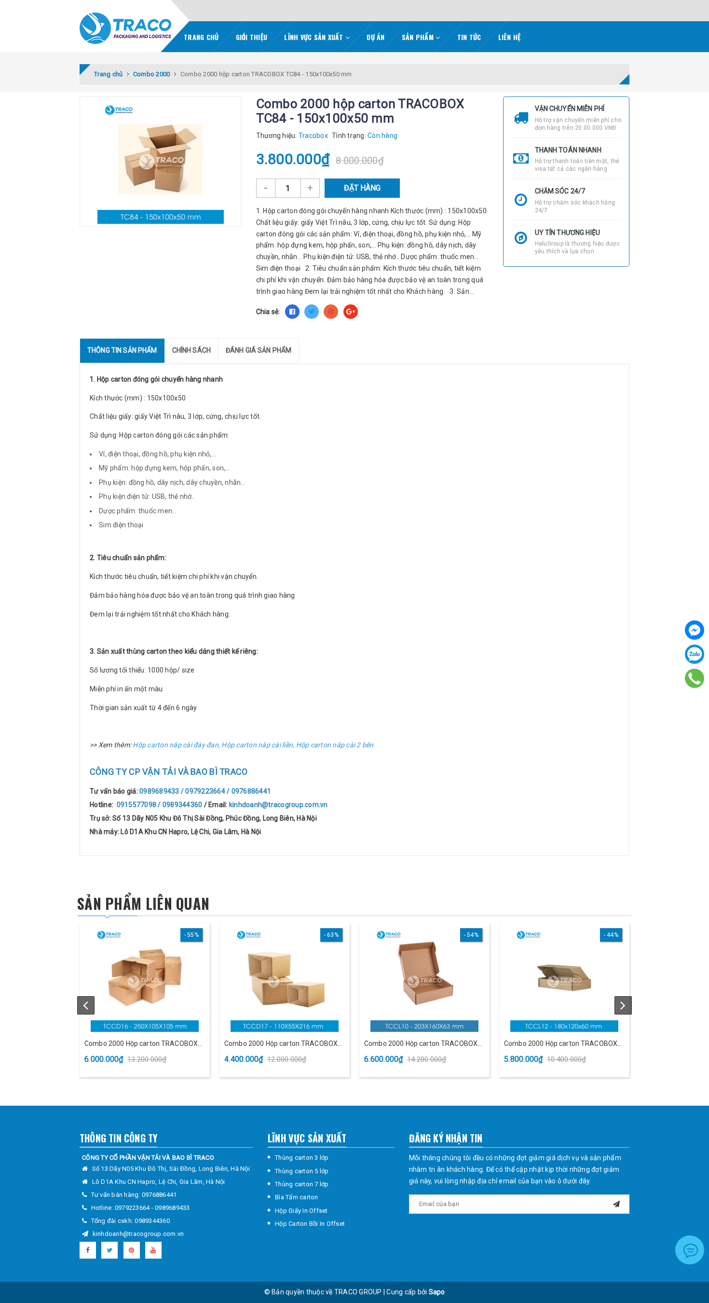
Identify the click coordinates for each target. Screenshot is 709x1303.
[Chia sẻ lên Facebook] (292, 311)
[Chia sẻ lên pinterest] (331, 311)
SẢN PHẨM (419, 37)
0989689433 (172, 1207)
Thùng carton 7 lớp (302, 1184)
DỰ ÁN (375, 37)
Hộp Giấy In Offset (301, 1210)
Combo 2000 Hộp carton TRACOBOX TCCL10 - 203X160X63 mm (420, 1044)
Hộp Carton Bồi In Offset (310, 1223)
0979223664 (133, 1207)
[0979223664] (694, 678)
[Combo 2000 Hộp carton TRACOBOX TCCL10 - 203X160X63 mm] (424, 978)
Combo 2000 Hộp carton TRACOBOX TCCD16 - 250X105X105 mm (141, 1044)
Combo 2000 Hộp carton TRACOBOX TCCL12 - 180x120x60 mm (560, 1044)
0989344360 (152, 1220)
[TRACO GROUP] (125, 26)
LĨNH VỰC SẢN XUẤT (314, 37)
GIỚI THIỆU (252, 37)
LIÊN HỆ (509, 37)
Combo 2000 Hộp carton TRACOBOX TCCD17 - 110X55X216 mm (281, 1044)
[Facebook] (694, 630)
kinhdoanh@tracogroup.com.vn (138, 1233)
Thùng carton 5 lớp (302, 1171)
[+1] (350, 311)
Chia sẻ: (268, 311)
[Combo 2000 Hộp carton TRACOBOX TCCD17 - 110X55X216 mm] (284, 978)
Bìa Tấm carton (296, 1197)
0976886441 (159, 1194)
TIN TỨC (469, 37)
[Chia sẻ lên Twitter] (311, 311)
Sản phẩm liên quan (143, 903)
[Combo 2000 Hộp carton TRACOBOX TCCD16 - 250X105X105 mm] (145, 978)
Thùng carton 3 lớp (302, 1157)
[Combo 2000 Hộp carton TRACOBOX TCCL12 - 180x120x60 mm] (564, 978)
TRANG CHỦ (201, 37)
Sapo (437, 1292)
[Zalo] (694, 654)
